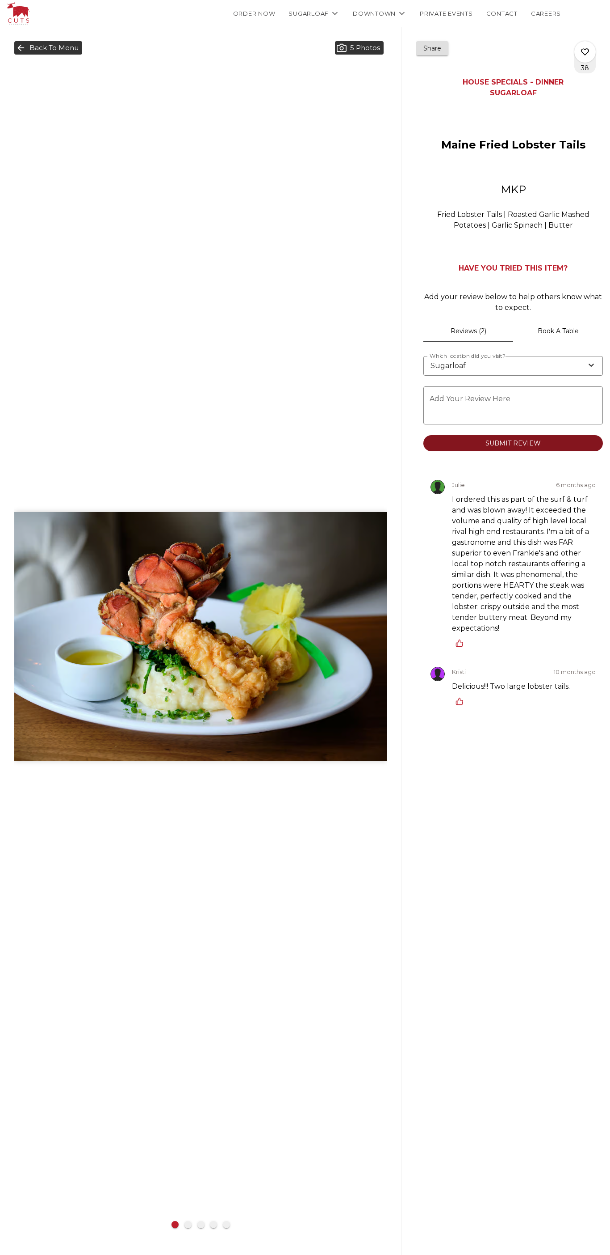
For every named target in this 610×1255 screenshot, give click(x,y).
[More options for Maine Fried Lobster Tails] (585, 52)
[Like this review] (462, 643)
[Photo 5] (226, 1224)
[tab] (468, 331)
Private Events (446, 13)
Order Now (254, 13)
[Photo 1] (175, 1224)
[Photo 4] (213, 1224)
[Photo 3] (201, 1224)
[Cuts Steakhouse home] (47, 13)
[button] (314, 13)
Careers (546, 13)
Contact (502, 13)
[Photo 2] (188, 1224)
